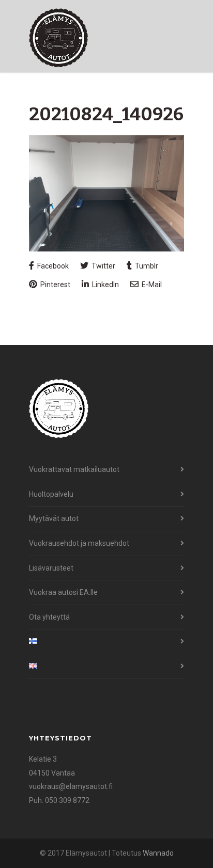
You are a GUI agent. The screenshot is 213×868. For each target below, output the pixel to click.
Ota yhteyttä (49, 617)
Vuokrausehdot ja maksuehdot (79, 543)
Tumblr (145, 266)
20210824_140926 (106, 114)
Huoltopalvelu (51, 494)
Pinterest (54, 284)
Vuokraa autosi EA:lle (63, 592)
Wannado (158, 853)
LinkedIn (104, 284)
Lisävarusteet (51, 568)
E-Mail (151, 284)
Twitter (102, 266)
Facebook (52, 266)
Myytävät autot (54, 518)
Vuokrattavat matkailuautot (74, 469)
